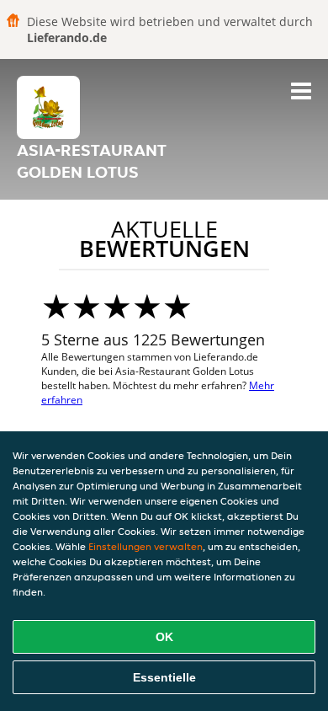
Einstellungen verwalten (145, 546)
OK (164, 637)
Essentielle (164, 677)
